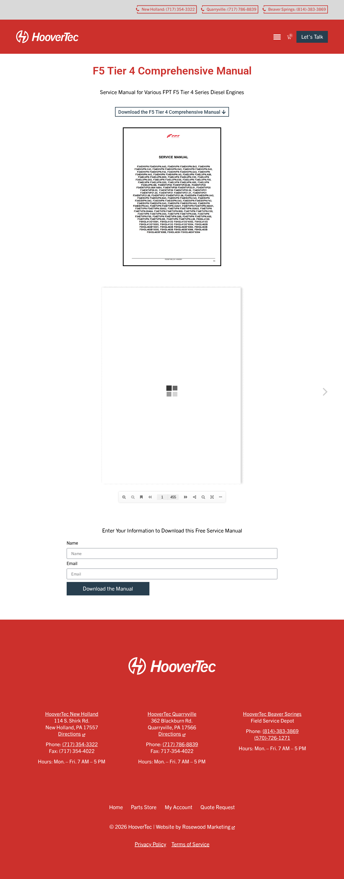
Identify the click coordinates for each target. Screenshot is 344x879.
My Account (178, 807)
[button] (277, 37)
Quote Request (217, 807)
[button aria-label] (167, 9)
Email (72, 564)
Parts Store (143, 807)
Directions (69, 733)
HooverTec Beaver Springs (272, 713)
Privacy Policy (150, 844)
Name (72, 543)
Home (116, 807)
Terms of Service (190, 844)
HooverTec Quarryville (172, 713)
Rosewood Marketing (206, 826)
